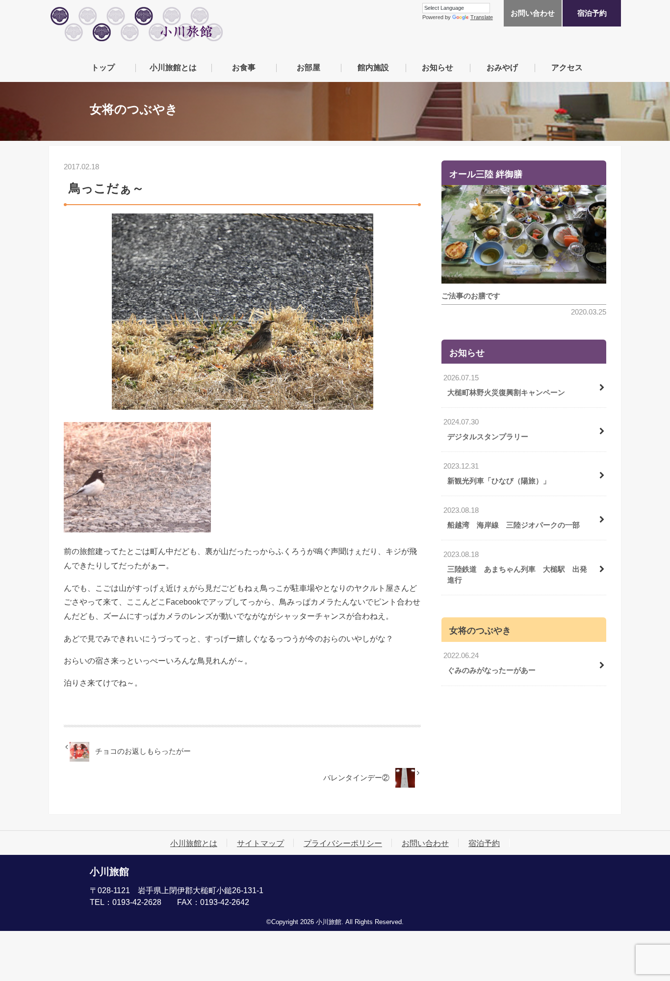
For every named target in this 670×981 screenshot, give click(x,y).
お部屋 (308, 67)
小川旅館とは (173, 67)
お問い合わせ (533, 13)
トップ (103, 67)
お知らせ (437, 67)
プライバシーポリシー (343, 843)
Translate (481, 17)
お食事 (244, 67)
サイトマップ (260, 843)
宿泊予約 (592, 13)
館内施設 (373, 67)
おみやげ (502, 67)
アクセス (567, 67)
